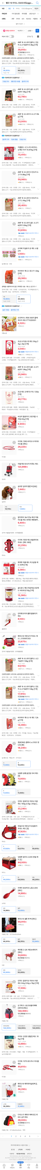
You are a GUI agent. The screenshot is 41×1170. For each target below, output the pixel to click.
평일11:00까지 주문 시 (28, 644)
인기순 (29, 36)
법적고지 (29, 1154)
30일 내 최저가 (10, 31)
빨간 (9, 8)
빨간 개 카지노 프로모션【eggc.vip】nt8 (22, 3)
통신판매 (7, 1158)
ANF (13, 19)
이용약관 (12, 1154)
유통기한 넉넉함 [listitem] (15, 81)
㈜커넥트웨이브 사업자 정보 (19, 1145)
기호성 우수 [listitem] (6, 81)
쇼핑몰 (29, 31)
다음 (38, 1136)
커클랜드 (35, 19)
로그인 (13, 1149)
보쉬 (23, 19)
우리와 (18, 19)
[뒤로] (3, 3)
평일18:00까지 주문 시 (28, 352)
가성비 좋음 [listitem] (14, 139)
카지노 (18, 8)
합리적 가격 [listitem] (25, 81)
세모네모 (28, 19)
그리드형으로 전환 (38, 36)
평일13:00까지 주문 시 (28, 257)
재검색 (36, 8)
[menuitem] (4, 1166)
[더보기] (38, 59)
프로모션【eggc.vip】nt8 (28, 8)
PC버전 (28, 1149)
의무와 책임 (12, 1159)
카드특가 (20, 31)
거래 (12, 1158)
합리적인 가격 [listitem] (15, 310)
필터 (37, 31)
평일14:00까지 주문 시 (28, 573)
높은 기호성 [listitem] (6, 310)
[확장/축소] (39, 13)
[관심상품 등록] (14, 43)
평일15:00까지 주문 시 (28, 233)
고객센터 (20, 1149)
